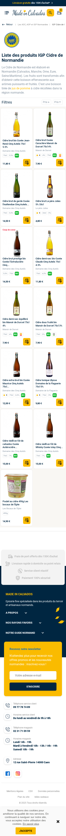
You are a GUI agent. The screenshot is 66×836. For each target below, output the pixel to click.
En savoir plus (31, 823)
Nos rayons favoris (24, 623)
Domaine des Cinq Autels (14, 151)
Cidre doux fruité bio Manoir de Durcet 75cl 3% (49, 324)
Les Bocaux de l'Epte (12, 508)
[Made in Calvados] (28, 13)
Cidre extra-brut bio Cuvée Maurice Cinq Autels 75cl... (16, 383)
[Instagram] (17, 773)
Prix (46, 102)
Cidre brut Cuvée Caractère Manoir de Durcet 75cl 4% (46, 143)
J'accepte (25, 830)
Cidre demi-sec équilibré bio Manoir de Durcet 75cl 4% (16, 322)
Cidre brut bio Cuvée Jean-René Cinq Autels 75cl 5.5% (16, 143)
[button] (8, 24)
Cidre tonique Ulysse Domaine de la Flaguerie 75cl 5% (48, 383)
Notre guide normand (25, 633)
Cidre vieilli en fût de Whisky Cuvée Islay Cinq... (49, 446)
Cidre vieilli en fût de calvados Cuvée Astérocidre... (13, 444)
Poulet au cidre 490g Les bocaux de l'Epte (15, 503)
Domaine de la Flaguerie (47, 390)
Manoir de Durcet (43, 150)
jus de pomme (21, 88)
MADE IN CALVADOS (19, 594)
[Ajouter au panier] (26, 162)
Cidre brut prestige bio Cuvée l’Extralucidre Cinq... (14, 261)
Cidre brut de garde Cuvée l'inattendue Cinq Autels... (16, 203)
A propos (17, 613)
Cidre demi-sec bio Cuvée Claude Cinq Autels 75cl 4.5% (49, 261)
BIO (16, 155)
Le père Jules (42, 208)
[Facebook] (7, 773)
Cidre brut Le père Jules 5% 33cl (48, 203)
